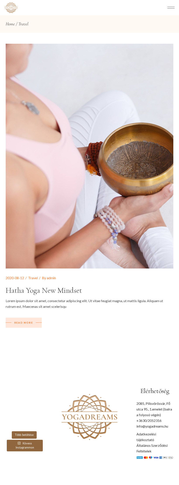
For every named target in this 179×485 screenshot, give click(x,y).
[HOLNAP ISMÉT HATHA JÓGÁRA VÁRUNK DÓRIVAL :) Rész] (19, 419)
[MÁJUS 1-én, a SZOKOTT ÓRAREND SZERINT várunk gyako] (39, 419)
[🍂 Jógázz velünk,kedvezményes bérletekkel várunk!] (9, 399)
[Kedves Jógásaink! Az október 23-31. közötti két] (19, 399)
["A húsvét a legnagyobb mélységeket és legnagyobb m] (29, 425)
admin (51, 278)
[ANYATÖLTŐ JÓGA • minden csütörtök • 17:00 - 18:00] (29, 406)
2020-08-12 (15, 278)
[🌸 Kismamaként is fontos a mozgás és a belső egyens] (9, 406)
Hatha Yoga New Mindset (44, 290)
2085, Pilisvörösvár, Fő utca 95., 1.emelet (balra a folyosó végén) (154, 409)
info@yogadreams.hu (152, 426)
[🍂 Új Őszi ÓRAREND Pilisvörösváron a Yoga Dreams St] (39, 406)
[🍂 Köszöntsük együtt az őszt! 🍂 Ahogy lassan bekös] (9, 412)
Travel (33, 278)
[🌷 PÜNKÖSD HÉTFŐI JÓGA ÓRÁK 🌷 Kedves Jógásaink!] (9, 419)
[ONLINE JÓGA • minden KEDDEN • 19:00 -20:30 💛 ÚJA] (19, 406)
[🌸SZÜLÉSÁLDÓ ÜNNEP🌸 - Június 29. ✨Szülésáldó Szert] (39, 412)
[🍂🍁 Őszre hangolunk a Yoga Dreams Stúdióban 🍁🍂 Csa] (39, 399)
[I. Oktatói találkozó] (9, 425)
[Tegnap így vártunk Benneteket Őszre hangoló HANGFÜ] (29, 399)
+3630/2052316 (149, 420)
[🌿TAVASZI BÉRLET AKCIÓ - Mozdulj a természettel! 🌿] (19, 425)
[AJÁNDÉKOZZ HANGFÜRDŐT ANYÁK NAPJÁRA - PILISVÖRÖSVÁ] (29, 419)
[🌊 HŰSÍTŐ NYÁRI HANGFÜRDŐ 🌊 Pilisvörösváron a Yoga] (29, 412)
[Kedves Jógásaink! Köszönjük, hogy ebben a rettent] (19, 412)
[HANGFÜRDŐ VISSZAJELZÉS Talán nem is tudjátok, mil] (39, 425)
